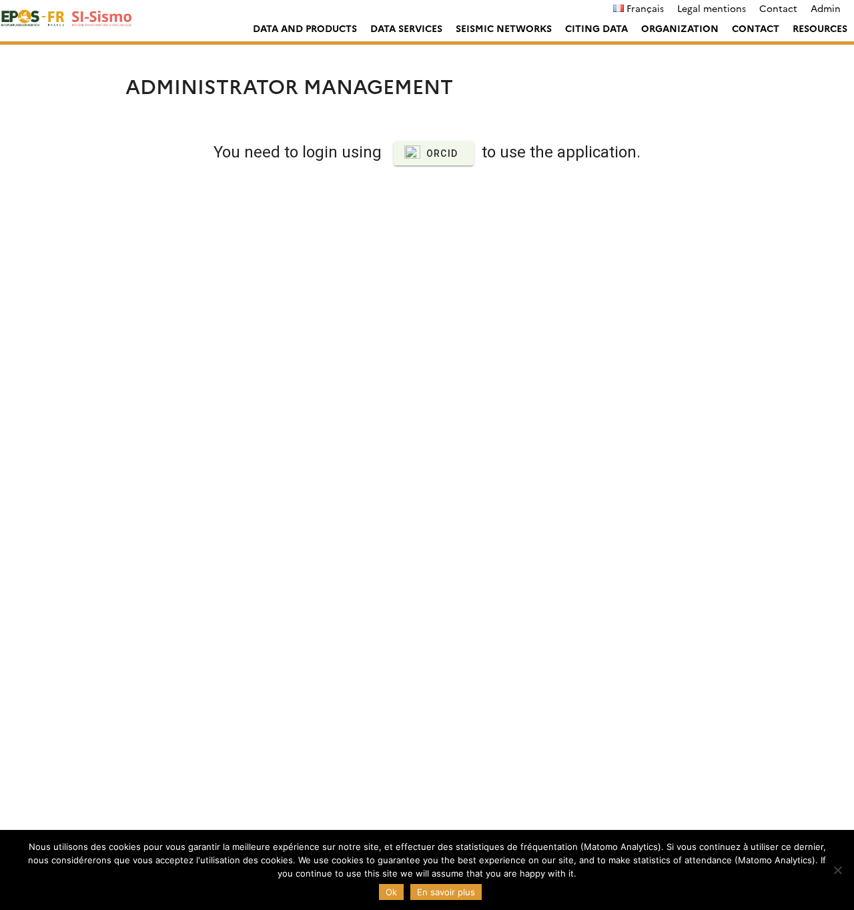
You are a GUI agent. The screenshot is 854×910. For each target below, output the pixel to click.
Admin (826, 8)
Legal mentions (711, 8)
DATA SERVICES (406, 28)
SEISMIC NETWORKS (504, 28)
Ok (391, 892)
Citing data (596, 28)
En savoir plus (446, 892)
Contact (778, 8)
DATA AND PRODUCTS (305, 28)
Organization (680, 28)
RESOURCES (820, 28)
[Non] (837, 870)
